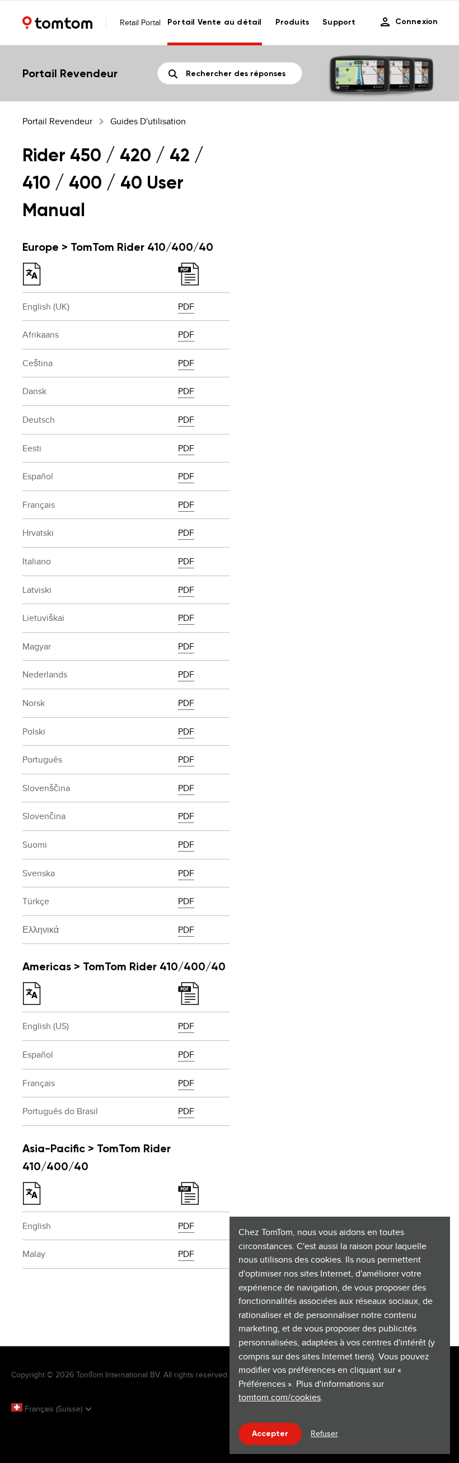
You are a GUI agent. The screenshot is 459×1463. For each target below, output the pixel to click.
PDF (186, 306)
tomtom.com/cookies (279, 1397)
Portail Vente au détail (214, 22)
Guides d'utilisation (148, 121)
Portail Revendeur (57, 121)
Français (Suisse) (53, 1408)
